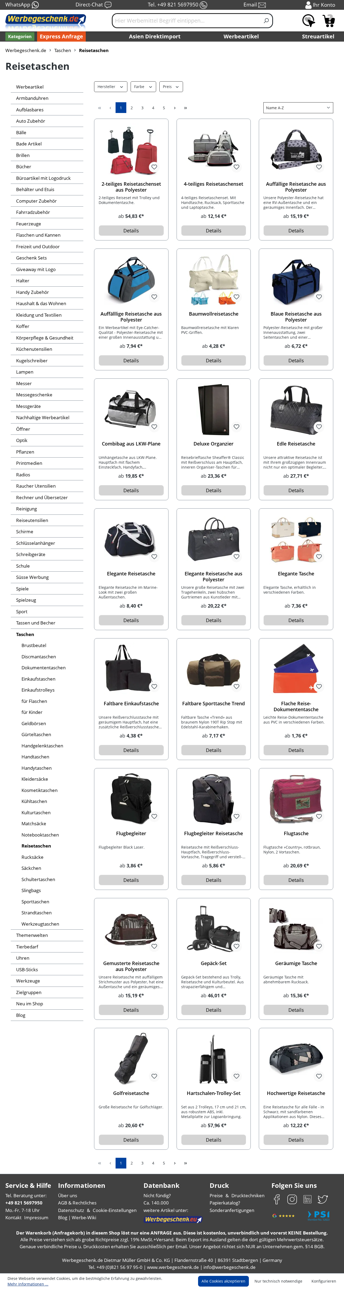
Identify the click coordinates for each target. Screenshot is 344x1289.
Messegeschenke (34, 395)
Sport (21, 611)
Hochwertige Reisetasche (296, 1093)
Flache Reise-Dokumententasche (296, 706)
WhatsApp (18, 4)
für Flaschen (34, 701)
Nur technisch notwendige (278, 1281)
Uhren (22, 958)
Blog (20, 1015)
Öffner (23, 429)
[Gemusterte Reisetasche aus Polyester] (131, 929)
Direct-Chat (90, 4)
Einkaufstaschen (38, 679)
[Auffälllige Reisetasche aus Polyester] (131, 280)
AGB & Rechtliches (77, 1202)
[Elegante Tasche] (296, 540)
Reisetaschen (36, 846)
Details (131, 230)
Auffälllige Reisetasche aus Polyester (131, 317)
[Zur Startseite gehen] (45, 22)
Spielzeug (26, 600)
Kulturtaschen (36, 812)
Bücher (23, 166)
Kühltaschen (34, 801)
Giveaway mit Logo (36, 269)
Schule (23, 566)
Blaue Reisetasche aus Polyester (296, 317)
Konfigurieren (323, 1281)
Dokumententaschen (44, 667)
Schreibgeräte (30, 554)
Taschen (25, 634)
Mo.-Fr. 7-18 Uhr (22, 1210)
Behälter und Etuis (35, 189)
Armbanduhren (32, 98)
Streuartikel (318, 36)
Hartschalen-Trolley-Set (214, 1093)
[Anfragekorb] (329, 20)
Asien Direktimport (155, 36)
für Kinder (32, 712)
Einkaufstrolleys (38, 690)
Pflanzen (25, 452)
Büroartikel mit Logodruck (43, 178)
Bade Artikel (29, 144)
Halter (22, 280)
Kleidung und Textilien (39, 315)
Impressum (36, 1217)
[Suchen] (266, 20)
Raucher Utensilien (36, 486)
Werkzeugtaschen (40, 924)
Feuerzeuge (28, 224)
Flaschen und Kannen (38, 235)
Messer (24, 383)
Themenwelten (32, 935)
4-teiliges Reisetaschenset (213, 184)
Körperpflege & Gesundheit (44, 338)
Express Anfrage (61, 36)
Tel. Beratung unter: (26, 1195)
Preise (216, 1195)
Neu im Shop (29, 1003)
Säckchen (31, 868)
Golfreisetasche (131, 1093)
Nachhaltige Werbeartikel (42, 417)
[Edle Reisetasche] (296, 410)
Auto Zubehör (30, 121)
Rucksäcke (33, 857)
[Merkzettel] (309, 20)
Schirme (24, 531)
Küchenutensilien (34, 349)
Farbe (139, 86)
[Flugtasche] (296, 799)
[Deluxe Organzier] (213, 410)
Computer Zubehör (36, 201)
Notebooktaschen (40, 835)
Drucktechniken (247, 1195)
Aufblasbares (30, 110)
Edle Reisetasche (296, 444)
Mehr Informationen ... (28, 1284)
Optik (21, 440)
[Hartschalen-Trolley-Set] (213, 1059)
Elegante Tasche (296, 574)
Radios (23, 475)
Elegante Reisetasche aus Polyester (213, 576)
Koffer (22, 326)
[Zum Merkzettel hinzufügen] (154, 167)
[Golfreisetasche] (131, 1059)
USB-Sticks (27, 969)
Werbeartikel (241, 36)
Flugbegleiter (131, 833)
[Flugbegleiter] (131, 799)
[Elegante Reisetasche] (131, 540)
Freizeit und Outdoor (38, 246)
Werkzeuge (28, 981)
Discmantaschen (39, 656)
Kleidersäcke (35, 779)
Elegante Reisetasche (131, 574)
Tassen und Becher (35, 623)
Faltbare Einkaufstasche (131, 703)
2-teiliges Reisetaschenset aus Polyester (131, 187)
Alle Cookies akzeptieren (223, 1281)
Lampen (24, 372)
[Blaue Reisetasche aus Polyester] (296, 280)
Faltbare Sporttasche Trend (213, 703)
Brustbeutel (34, 645)
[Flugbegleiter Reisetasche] (213, 799)
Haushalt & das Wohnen (41, 303)
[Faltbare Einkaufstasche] (131, 669)
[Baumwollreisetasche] (213, 280)
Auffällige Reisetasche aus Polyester (296, 187)
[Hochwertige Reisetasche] (296, 1059)
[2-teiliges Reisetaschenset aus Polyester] (131, 150)
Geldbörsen (34, 723)
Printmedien (29, 463)
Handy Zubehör (32, 292)
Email (250, 4)
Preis (168, 86)
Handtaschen (35, 757)
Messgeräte (28, 406)
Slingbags (31, 890)
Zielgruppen (28, 992)
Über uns (67, 1195)
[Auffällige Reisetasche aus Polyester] (296, 150)
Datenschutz (71, 1210)
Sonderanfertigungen (232, 1210)
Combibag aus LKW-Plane (131, 444)
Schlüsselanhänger (35, 543)
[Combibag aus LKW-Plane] (131, 410)
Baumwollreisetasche (213, 314)
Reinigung (26, 509)
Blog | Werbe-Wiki (77, 1217)
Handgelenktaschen (42, 746)
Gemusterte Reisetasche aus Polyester (131, 966)
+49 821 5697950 (23, 1202)
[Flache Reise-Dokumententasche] (296, 669)
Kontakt (13, 1217)
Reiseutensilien (32, 520)
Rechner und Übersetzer (42, 497)
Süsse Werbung (32, 577)
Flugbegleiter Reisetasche (213, 833)
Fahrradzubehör (33, 212)
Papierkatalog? (225, 1202)
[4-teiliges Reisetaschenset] (213, 150)
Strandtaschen (37, 913)
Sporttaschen (35, 902)
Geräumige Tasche (296, 963)
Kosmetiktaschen (40, 790)
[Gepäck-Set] (213, 929)
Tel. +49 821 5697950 (174, 4)
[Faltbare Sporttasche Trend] (213, 669)
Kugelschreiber (32, 360)
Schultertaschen (38, 879)
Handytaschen (37, 768)
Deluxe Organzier (214, 444)
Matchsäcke (34, 823)
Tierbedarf (27, 947)
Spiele (22, 589)
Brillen (23, 155)
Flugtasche (296, 833)
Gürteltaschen (36, 734)
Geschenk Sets (31, 258)
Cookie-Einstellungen (115, 1210)
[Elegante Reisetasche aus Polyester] (213, 540)
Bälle (21, 132)
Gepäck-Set (214, 963)
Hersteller (107, 86)
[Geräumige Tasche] (296, 929)
